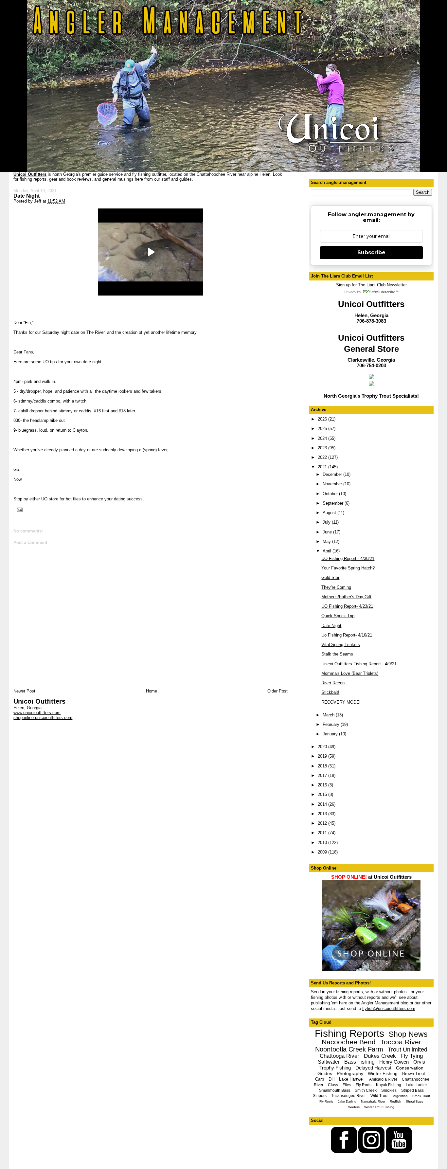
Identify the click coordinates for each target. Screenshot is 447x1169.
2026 (323, 419)
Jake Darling (347, 1101)
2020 (323, 746)
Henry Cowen (394, 1062)
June (328, 532)
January (331, 733)
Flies (347, 1085)
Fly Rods (363, 1085)
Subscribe (371, 252)
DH (331, 1079)
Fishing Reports (349, 1033)
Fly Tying (412, 1056)
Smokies (389, 1090)
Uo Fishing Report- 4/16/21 (346, 635)
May (327, 541)
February (332, 724)
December (333, 474)
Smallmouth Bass (334, 1090)
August (330, 512)
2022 (323, 457)
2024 (323, 438)
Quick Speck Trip (337, 615)
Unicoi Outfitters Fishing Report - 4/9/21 (359, 663)
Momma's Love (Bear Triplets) (349, 673)
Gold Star (330, 577)
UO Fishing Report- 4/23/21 (347, 606)
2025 (323, 428)
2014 (323, 804)
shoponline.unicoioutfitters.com (42, 717)
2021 (323, 466)
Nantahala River (373, 1101)
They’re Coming (336, 587)
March (329, 714)
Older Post (277, 691)
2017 (323, 775)
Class (333, 1085)
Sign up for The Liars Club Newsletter (371, 284)
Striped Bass (412, 1090)
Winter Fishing (383, 1073)
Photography (350, 1073)
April (327, 551)
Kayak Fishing (388, 1085)
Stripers (320, 1095)
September (334, 503)
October (331, 493)
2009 (323, 852)
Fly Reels (326, 1101)
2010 (323, 842)
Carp (319, 1079)
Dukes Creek (380, 1056)
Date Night (26, 196)
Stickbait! (330, 692)
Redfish (395, 1101)
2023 (323, 447)
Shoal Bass (414, 1101)
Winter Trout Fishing (379, 1107)
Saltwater (329, 1062)
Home (151, 691)
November (333, 483)
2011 (323, 832)
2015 (323, 794)
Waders (354, 1107)
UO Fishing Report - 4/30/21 (347, 558)
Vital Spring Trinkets (340, 644)
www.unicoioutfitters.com (37, 712)
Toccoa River (400, 1042)
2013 (323, 813)
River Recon (333, 682)
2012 (323, 823)
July (327, 522)
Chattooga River (339, 1056)
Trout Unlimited (407, 1049)
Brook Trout (421, 1096)
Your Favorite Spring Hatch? (348, 568)
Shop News (408, 1034)
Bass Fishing (359, 1062)
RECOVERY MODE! (341, 702)
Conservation (409, 1067)
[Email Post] (18, 509)
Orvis (419, 1062)
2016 (323, 784)
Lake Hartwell (352, 1079)
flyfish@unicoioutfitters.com (388, 1008)
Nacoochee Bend (349, 1042)
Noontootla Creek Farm (349, 1049)
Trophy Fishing (335, 1067)
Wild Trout (379, 1095)
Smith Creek (366, 1090)
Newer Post (24, 691)
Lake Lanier (416, 1085)
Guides (324, 1073)
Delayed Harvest (373, 1067)
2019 (323, 756)
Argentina (400, 1096)
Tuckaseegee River (348, 1095)
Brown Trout (413, 1073)
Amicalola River (383, 1079)
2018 (323, 766)
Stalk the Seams (337, 654)
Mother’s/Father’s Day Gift (346, 596)
